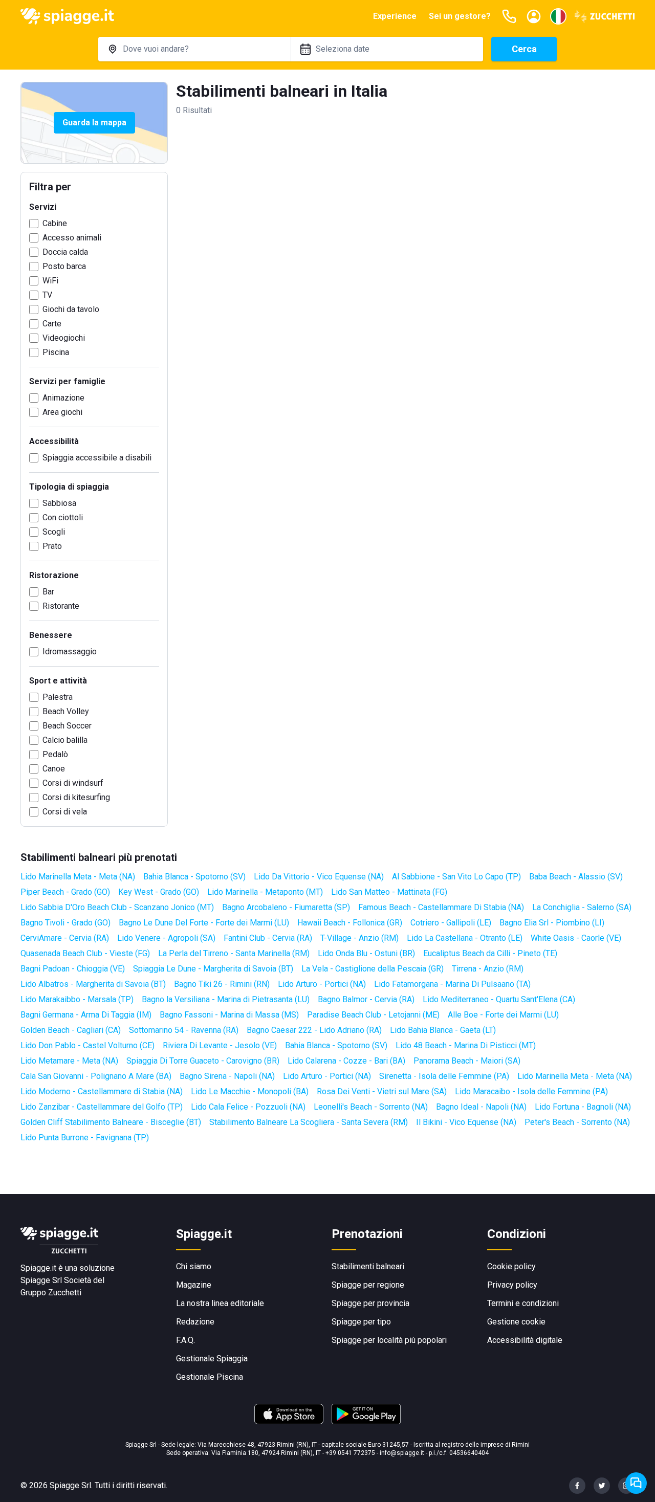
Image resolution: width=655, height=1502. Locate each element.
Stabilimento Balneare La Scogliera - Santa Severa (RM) (308, 1122)
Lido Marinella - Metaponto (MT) (265, 892)
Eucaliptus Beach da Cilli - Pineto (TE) (490, 953)
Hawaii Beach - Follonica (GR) (349, 922)
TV (47, 295)
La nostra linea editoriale (220, 1303)
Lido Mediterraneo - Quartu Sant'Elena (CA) (499, 999)
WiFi (50, 280)
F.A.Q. (185, 1340)
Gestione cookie (516, 1322)
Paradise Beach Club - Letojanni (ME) (373, 1015)
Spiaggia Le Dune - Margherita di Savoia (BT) (213, 969)
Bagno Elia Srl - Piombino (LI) (551, 922)
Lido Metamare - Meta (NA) (69, 1061)
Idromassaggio (69, 651)
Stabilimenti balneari (368, 1266)
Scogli (53, 532)
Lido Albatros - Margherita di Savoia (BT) (93, 984)
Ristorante (60, 606)
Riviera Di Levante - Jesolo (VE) (220, 1045)
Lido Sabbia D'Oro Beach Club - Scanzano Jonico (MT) (117, 907)
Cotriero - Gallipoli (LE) (450, 922)
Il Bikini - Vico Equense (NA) (466, 1122)
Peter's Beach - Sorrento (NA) (577, 1122)
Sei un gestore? (460, 16)
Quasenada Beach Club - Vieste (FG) (85, 953)
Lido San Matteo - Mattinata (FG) (389, 892)
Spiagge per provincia (370, 1303)
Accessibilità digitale (524, 1340)
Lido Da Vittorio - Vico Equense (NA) (319, 876)
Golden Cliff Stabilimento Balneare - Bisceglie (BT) (110, 1122)
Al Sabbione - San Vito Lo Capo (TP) (456, 876)
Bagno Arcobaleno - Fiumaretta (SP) (286, 907)
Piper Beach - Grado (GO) (65, 892)
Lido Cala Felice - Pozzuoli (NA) (248, 1107)
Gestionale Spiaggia (212, 1358)
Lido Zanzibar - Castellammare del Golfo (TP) (101, 1107)
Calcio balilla (65, 740)
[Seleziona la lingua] (558, 16)
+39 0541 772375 (350, 1452)
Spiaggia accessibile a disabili (96, 457)
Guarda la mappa (94, 122)
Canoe (53, 769)
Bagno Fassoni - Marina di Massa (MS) (229, 1015)
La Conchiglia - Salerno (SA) (581, 907)
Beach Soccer (67, 726)
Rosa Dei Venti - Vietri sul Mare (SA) (382, 1091)
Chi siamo (193, 1266)
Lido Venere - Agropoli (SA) (166, 938)
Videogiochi (63, 338)
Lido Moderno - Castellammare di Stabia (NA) (101, 1091)
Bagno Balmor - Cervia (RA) (366, 999)
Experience (395, 16)
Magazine (193, 1285)
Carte (51, 323)
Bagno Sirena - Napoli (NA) (227, 1076)
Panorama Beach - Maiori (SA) (466, 1061)
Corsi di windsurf (72, 783)
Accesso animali (71, 237)
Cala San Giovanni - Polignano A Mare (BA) (95, 1076)
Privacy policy (512, 1285)
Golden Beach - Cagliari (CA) (70, 1030)
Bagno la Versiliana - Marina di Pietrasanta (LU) (226, 999)
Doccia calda (65, 252)
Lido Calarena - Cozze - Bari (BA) (346, 1061)
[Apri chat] (636, 1483)
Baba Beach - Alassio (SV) (576, 876)
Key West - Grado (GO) (158, 892)
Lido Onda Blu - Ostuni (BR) (366, 953)
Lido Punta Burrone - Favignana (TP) (84, 1137)
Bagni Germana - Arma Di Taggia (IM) (85, 1015)
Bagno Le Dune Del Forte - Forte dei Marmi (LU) (204, 922)
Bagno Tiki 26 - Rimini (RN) (222, 984)
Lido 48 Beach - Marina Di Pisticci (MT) (466, 1045)
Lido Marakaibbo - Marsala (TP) (77, 999)
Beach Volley (65, 711)
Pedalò (55, 754)
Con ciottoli (62, 517)
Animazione (63, 398)
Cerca (524, 48)
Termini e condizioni (523, 1303)
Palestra (57, 697)
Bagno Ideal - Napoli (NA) (481, 1107)
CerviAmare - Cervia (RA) (64, 938)
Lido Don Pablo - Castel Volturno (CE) (87, 1045)
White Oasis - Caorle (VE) (576, 938)
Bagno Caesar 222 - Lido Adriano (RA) (314, 1030)
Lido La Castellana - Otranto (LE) (464, 938)
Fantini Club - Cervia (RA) (268, 938)
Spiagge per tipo (361, 1322)
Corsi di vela (64, 811)
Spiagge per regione (368, 1285)
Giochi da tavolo (70, 309)
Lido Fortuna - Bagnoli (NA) (583, 1107)
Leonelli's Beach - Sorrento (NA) (371, 1107)
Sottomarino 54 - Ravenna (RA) (183, 1030)
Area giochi (62, 412)
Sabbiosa (59, 503)
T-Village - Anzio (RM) (359, 938)
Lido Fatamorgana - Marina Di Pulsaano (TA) (452, 984)
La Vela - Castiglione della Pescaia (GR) (372, 969)
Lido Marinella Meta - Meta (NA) (77, 876)
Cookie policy (511, 1266)
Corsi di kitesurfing (76, 797)
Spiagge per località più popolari (389, 1340)
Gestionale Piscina (209, 1377)
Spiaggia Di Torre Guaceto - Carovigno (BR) (202, 1061)
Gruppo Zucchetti (50, 1292)
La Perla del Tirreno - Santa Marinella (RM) (234, 953)
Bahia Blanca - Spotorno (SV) (194, 876)
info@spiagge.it (402, 1452)
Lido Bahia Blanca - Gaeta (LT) (443, 1030)
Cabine (54, 223)
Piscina (55, 352)
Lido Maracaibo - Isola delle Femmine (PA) (531, 1091)
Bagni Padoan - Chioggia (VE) (72, 969)
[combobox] (194, 49)
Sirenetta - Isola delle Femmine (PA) (444, 1076)
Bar (48, 592)
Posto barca (64, 266)
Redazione (195, 1322)
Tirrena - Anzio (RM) (487, 969)
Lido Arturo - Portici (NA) (322, 984)
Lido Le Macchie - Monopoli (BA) (250, 1091)
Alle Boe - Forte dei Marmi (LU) (503, 1015)
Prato (52, 546)
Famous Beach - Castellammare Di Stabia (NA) (441, 907)
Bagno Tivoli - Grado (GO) (65, 922)
